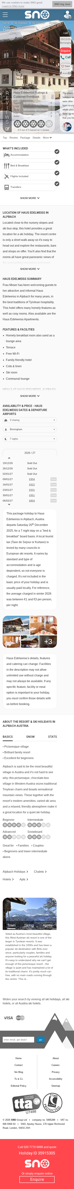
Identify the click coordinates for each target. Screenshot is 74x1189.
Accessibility (55, 1079)
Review (14, 137)
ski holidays (53, 999)
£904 (32, 479)
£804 (32, 500)
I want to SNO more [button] (13, 6)
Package (25, 137)
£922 (32, 484)
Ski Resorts (38, 22)
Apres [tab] (47, 925)
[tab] (8, 736)
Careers (56, 1065)
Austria (53, 22)
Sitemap (55, 1086)
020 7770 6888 (33, 1147)
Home (6, 22)
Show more (28, 269)
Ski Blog (18, 1072)
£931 (32, 489)
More (46, 137)
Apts (22, 879)
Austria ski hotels (29, 1003)
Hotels (7, 879)
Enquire (37, 1179)
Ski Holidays (20, 22)
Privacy (56, 1072)
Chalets (39, 871)
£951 (32, 495)
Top (5, 137)
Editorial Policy (18, 1086)
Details (36, 137)
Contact (19, 1065)
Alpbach (8, 27)
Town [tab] (11, 925)
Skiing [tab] (29, 925)
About (56, 1058)
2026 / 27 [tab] (29, 452)
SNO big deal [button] (62, 4)
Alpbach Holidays (14, 871)
